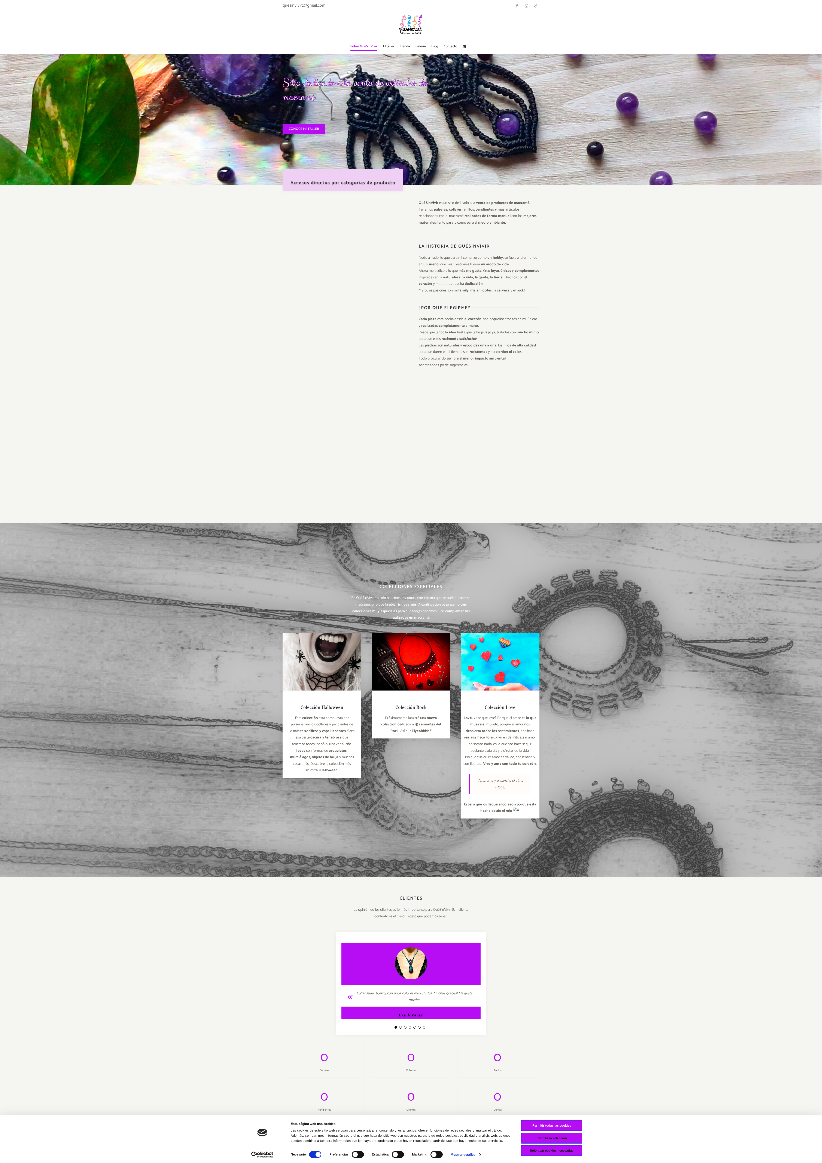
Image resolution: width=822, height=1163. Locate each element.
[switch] (358, 1154)
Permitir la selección (551, 1138)
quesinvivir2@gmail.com (304, 5)
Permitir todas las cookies (551, 1125)
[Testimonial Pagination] (396, 1027)
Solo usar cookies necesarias (551, 1150)
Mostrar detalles (463, 1154)
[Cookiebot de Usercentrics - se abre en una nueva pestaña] (262, 1154)
